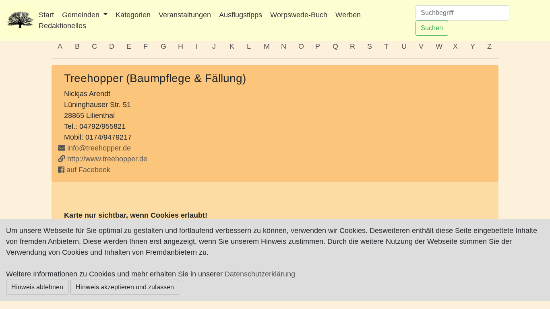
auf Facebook (87, 170)
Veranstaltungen (185, 15)
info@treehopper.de (99, 148)
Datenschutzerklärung (260, 274)
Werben (348, 15)
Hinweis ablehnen (37, 287)
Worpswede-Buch (298, 15)
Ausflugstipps (240, 15)
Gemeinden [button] (81, 15)
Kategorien (133, 15)
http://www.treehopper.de (106, 159)
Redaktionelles (62, 26)
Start (46, 15)
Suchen (432, 28)
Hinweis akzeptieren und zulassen (125, 287)
